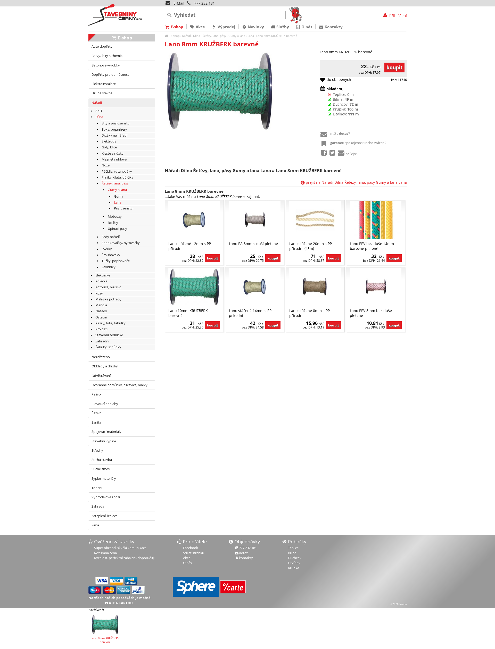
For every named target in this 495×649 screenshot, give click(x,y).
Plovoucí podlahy (105, 404)
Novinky (255, 26)
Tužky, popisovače (116, 261)
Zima (95, 525)
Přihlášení (397, 15)
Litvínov (294, 562)
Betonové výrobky (106, 65)
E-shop (175, 36)
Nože (106, 165)
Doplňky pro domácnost (110, 74)
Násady (101, 311)
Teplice (293, 547)
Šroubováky (111, 255)
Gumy (118, 196)
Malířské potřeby (108, 299)
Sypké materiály (104, 478)
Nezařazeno (101, 357)
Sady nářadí (111, 237)
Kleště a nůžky (112, 153)
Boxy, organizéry (114, 129)
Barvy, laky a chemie (107, 56)
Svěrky (107, 249)
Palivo (96, 394)
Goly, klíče (109, 147)
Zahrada (98, 506)
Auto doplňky (102, 46)
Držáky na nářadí (114, 135)
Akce (200, 26)
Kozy (99, 293)
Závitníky (109, 267)
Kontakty (333, 26)
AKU (98, 111)
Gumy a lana (236, 36)
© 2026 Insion (398, 604)
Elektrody (109, 141)
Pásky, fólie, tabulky (110, 323)
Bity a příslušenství (116, 123)
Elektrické (102, 275)
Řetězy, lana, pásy (214, 36)
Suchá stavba (102, 460)
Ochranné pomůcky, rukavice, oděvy (119, 385)
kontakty (246, 557)
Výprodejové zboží (106, 497)
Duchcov (294, 557)
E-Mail (178, 3)
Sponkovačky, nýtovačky (121, 243)
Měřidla (101, 305)
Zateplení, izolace (105, 516)
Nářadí (186, 36)
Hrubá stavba (102, 93)
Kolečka (101, 281)
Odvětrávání (101, 376)
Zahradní (102, 341)
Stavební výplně (104, 441)
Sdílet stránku (193, 553)
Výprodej (226, 26)
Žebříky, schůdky (108, 347)
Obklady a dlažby (105, 366)
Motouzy (115, 216)
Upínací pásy (117, 228)
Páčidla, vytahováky (117, 171)
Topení (97, 488)
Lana (251, 36)
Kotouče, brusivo (108, 287)
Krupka (293, 568)
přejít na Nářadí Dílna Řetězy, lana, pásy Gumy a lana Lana (356, 182)
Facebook (190, 547)
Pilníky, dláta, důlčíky (117, 177)
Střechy (97, 450)
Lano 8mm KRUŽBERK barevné (276, 36)
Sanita (96, 422)
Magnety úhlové (114, 159)
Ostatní (101, 317)
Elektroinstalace (104, 84)
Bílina (292, 553)
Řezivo (97, 413)
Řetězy (113, 223)
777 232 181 (204, 3)
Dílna (196, 36)
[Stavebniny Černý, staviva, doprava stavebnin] (166, 36)
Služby (282, 26)
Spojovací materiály (106, 431)
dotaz (243, 553)
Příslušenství (123, 208)
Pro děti (101, 329)
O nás (306, 26)
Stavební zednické (109, 335)
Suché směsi (101, 469)
